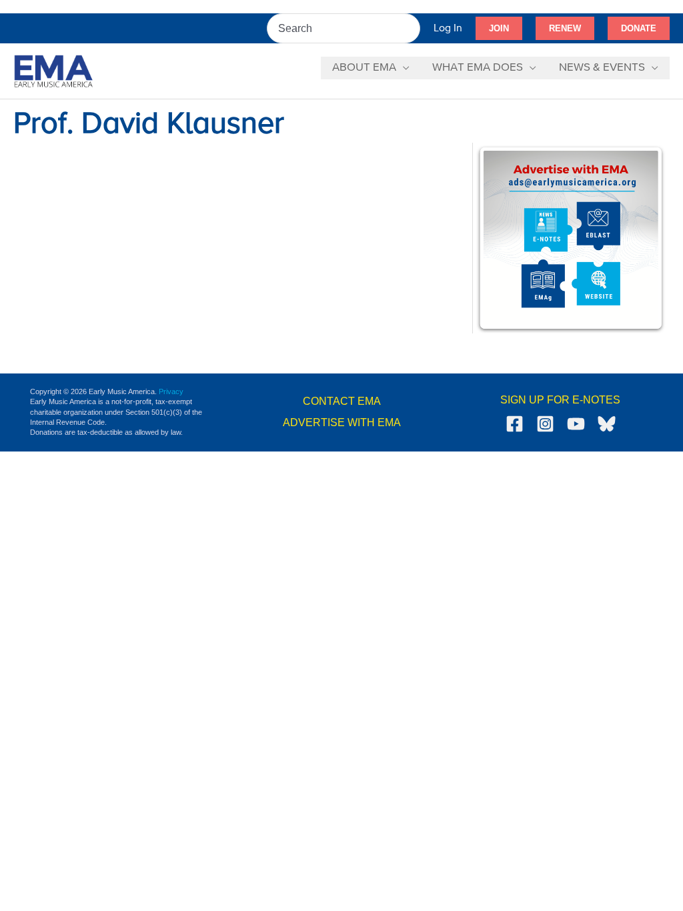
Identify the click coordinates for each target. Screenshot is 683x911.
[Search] (411, 28)
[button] (499, 29)
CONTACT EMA (342, 401)
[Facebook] (515, 424)
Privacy (171, 391)
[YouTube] (576, 424)
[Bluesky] (607, 424)
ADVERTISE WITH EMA (342, 422)
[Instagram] (545, 424)
